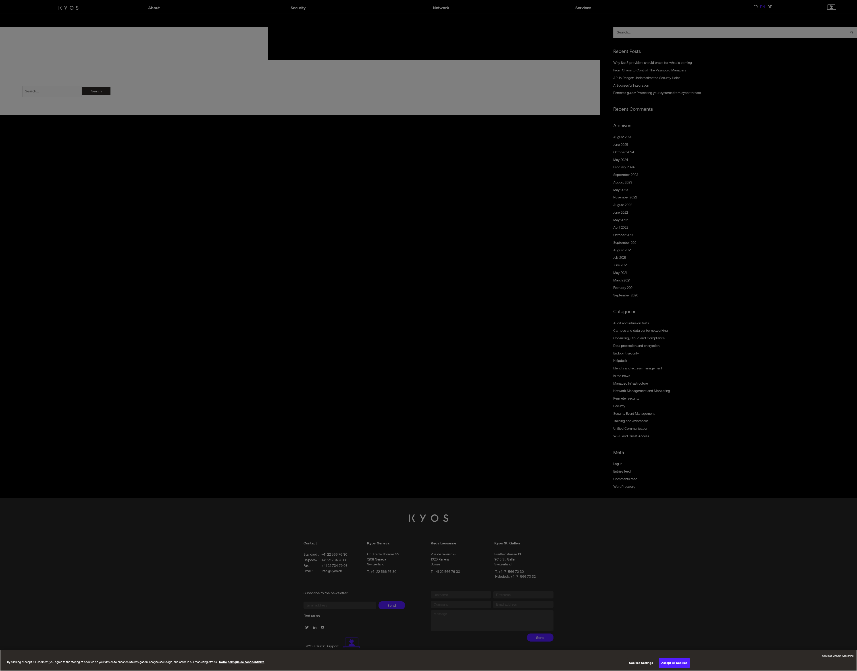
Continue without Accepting (838, 655)
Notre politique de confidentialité (241, 662)
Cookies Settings (641, 663)
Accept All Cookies (674, 663)
